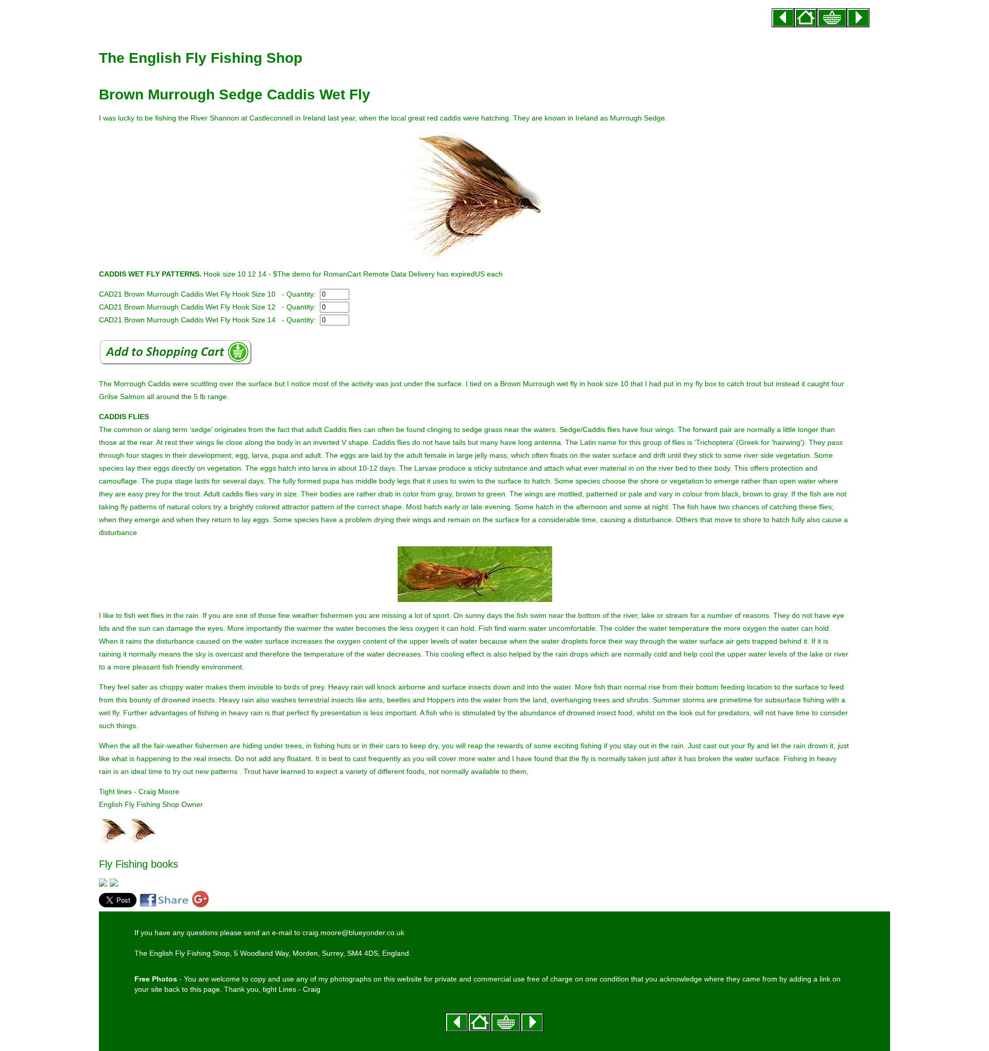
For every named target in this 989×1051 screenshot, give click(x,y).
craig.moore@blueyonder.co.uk (353, 932)
